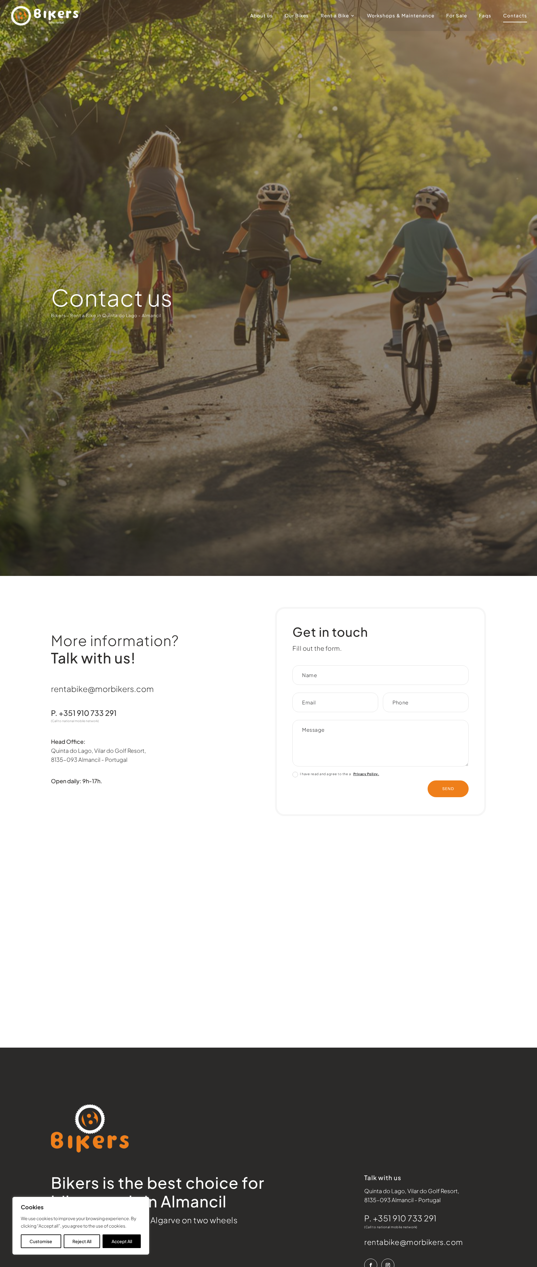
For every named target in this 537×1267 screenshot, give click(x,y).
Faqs (485, 15)
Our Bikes (297, 15)
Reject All (81, 1241)
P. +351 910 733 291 (400, 1218)
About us (261, 15)
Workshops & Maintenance (400, 15)
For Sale (456, 15)
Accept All (122, 1241)
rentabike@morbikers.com (102, 689)
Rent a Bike (335, 15)
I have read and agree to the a (339, 774)
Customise (41, 1241)
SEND (448, 788)
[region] (80, 1226)
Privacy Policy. (366, 774)
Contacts (515, 15)
